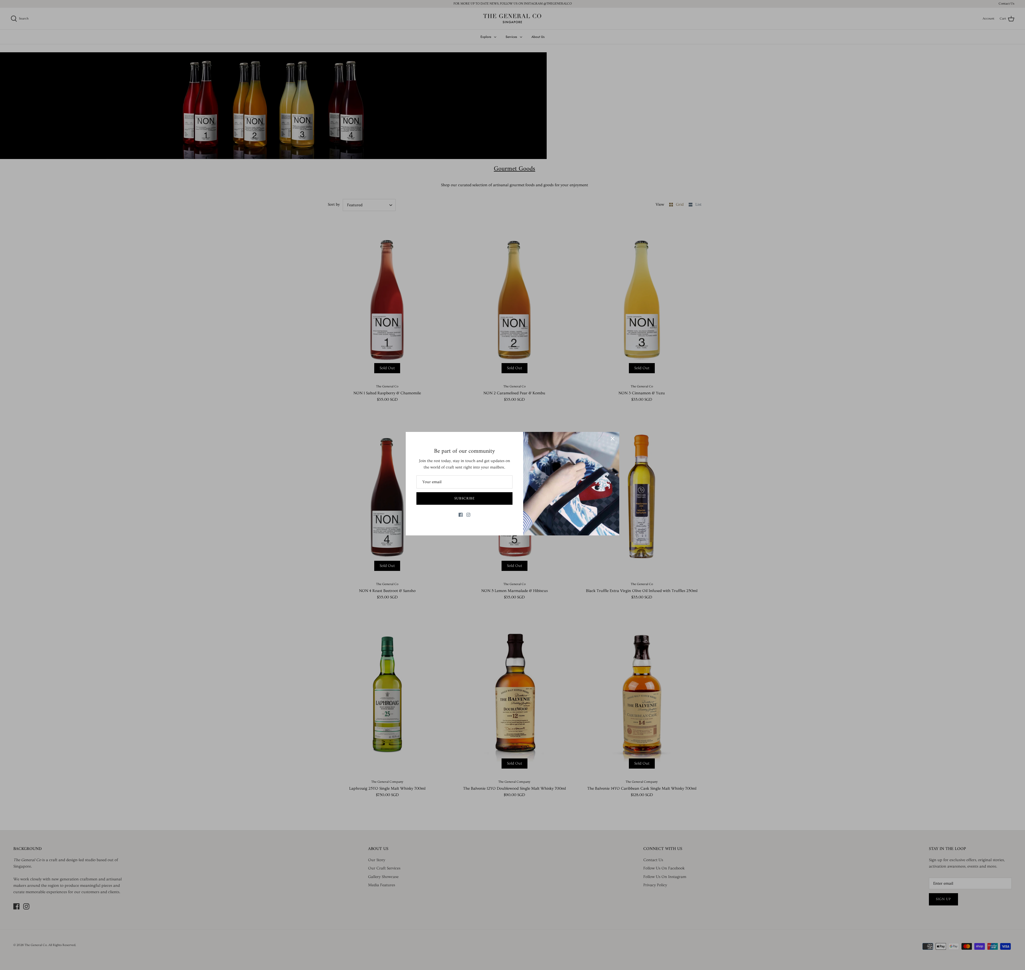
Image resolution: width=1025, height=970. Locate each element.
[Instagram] (468, 515)
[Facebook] (461, 515)
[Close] (612, 438)
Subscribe (464, 498)
